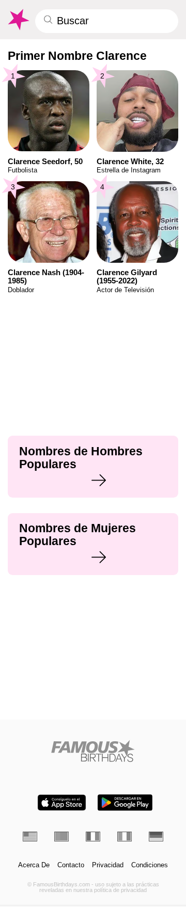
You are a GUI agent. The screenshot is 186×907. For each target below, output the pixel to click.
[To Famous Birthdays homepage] (18, 19)
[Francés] (93, 836)
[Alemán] (156, 836)
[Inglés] (30, 836)
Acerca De (34, 865)
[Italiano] (124, 836)
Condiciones (149, 865)
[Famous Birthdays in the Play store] (125, 802)
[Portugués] (61, 836)
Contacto (70, 865)
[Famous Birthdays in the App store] (62, 802)
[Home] (93, 751)
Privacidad (107, 865)
